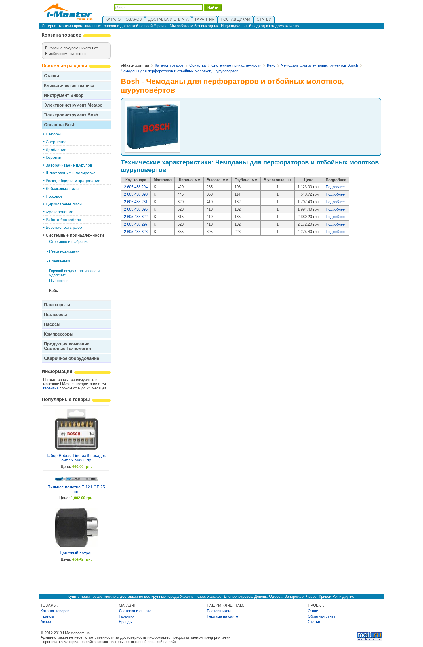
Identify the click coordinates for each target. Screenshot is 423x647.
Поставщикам (219, 611)
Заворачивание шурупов (69, 165)
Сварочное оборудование (71, 358)
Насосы (52, 324)
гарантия (50, 388)
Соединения (59, 261)
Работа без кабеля (63, 219)
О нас (313, 611)
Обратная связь (322, 616)
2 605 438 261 (136, 202)
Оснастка (197, 65)
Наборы (53, 134)
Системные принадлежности (75, 235)
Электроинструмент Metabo (73, 105)
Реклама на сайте (222, 616)
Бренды (125, 622)
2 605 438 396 (136, 209)
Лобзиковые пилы (62, 188)
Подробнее (335, 187)
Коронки (53, 157)
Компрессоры (58, 334)
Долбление (56, 149)
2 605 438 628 (136, 232)
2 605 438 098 (136, 194)
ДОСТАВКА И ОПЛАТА (168, 19)
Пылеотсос (58, 281)
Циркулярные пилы (64, 204)
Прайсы (47, 616)
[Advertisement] (251, 46)
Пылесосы (55, 314)
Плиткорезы (57, 304)
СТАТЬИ (264, 19)
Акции (46, 622)
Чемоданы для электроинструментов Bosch (319, 65)
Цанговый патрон (76, 552)
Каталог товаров (169, 65)
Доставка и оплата (135, 611)
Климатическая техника (69, 85)
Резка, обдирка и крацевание (73, 180)
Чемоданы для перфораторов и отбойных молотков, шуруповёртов (179, 71)
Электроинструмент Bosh (71, 114)
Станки (51, 75)
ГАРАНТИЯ (204, 19)
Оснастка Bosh (59, 124)
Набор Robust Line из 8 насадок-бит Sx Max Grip (76, 457)
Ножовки (54, 196)
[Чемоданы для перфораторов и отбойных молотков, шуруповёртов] (152, 148)
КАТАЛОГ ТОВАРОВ (124, 19)
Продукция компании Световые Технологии (67, 346)
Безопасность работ (65, 227)
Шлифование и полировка (71, 173)
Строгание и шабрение (68, 241)
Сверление (56, 141)
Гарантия (126, 616)
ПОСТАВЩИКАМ (235, 19)
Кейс (53, 290)
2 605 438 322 (136, 217)
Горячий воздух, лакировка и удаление (74, 273)
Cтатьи (314, 622)
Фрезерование (59, 211)
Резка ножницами (64, 251)
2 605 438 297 (136, 224)
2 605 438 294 (136, 187)
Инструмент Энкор (63, 95)
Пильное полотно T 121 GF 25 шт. (76, 489)
